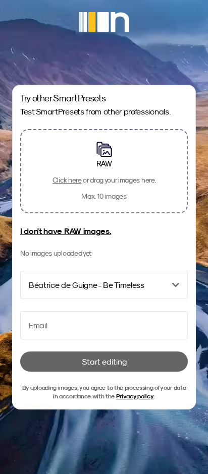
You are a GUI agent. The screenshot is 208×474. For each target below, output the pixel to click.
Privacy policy (135, 396)
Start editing (104, 361)
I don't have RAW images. (65, 231)
